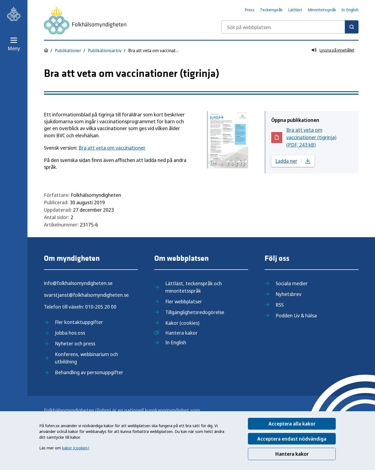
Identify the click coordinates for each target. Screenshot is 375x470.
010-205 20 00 (100, 306)
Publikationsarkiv (105, 50)
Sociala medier (292, 283)
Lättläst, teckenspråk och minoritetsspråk (193, 287)
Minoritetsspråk (322, 9)
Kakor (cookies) (182, 323)
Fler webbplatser (183, 301)
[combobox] (290, 26)
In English (350, 9)
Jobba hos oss (70, 332)
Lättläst (295, 9)
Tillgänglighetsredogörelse (194, 312)
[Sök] (352, 26)
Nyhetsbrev (288, 294)
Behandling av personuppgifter (89, 372)
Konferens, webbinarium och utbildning (86, 358)
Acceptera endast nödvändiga (291, 438)
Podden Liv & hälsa (296, 315)
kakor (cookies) (75, 448)
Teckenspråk (271, 9)
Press (249, 9)
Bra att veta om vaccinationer (112, 147)
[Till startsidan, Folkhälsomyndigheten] (14, 14)
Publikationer (68, 50)
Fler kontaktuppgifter (79, 322)
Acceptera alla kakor (291, 423)
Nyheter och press (75, 343)
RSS (280, 304)
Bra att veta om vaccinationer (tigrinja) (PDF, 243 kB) (311, 137)
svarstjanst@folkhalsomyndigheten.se (86, 295)
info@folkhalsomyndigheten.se (78, 283)
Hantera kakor (292, 454)
